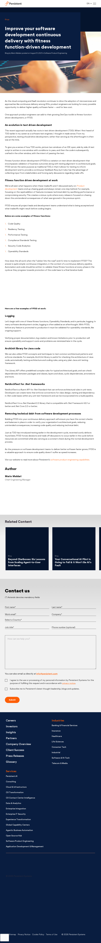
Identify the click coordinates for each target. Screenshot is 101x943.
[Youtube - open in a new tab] (24, 905)
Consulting (11, 782)
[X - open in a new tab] (63, 887)
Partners (11, 738)
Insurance (56, 731)
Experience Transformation (18, 820)
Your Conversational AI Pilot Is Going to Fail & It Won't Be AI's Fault (73, 562)
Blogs (7, 19)
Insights (11, 732)
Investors (11, 726)
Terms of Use (51, 935)
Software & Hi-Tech (61, 758)
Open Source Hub (14, 836)
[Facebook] (81, 496)
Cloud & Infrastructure (16, 787)
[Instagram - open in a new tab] (24, 924)
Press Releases (15, 756)
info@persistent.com (47, 674)
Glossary (11, 762)
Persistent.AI (11, 776)
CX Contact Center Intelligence (20, 798)
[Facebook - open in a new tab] (63, 905)
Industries (58, 720)
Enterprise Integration (16, 809)
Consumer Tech (59, 747)
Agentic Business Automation (19, 830)
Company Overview (18, 744)
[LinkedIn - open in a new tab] (24, 887)
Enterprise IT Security (16, 814)
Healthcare (57, 736)
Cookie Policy (38, 935)
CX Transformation (15, 793)
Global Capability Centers (18, 825)
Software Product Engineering (20, 841)
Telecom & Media (60, 763)
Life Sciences (58, 742)
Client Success (15, 750)
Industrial (56, 753)
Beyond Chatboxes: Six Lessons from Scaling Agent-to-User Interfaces (26, 562)
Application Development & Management (24, 847)
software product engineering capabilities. (70, 460)
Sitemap (12, 935)
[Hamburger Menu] (94, 3)
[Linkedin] (50, 496)
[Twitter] (19, 496)
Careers (11, 720)
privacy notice (68, 683)
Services (11, 771)
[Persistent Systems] (14, 865)
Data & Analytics (13, 803)
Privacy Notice (24, 935)
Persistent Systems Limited (13, 4)
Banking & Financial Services (64, 726)
